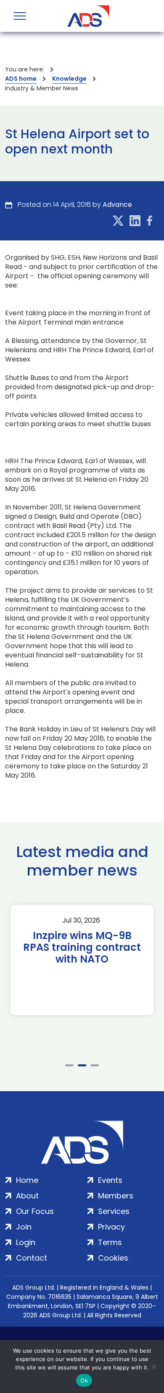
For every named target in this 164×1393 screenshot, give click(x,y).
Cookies (113, 1258)
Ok (84, 1380)
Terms (110, 1242)
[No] (153, 1366)
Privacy (111, 1227)
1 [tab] (69, 1065)
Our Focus (35, 1211)
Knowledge (69, 78)
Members (115, 1195)
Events (110, 1180)
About (27, 1195)
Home (27, 1180)
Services (114, 1211)
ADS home (21, 78)
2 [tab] (82, 1065)
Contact (31, 1258)
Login (25, 1242)
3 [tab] (94, 1065)
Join (24, 1227)
